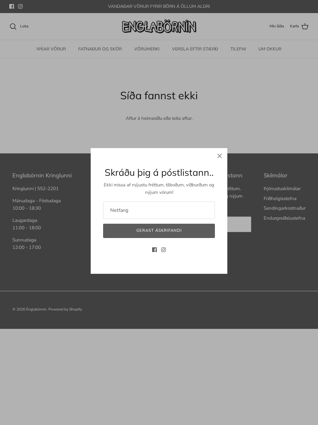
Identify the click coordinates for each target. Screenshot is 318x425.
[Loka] (219, 156)
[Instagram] (163, 249)
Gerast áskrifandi (159, 230)
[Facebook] (154, 249)
